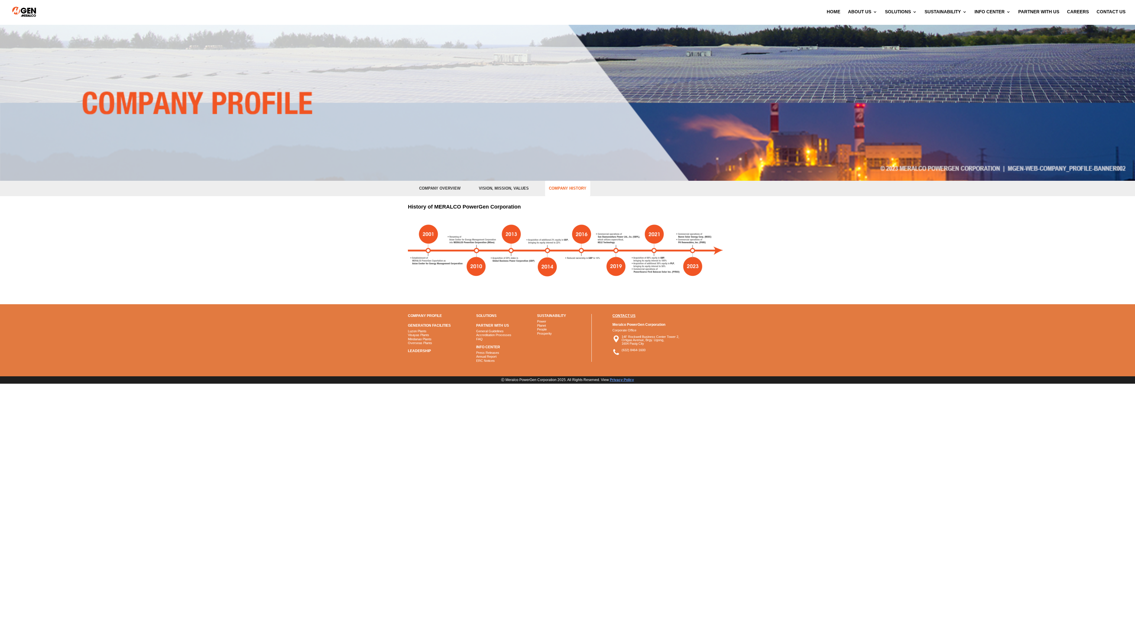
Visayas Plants (418, 335)
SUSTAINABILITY (943, 12)
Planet (541, 325)
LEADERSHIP (419, 351)
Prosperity (544, 333)
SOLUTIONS (898, 12)
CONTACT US (1111, 12)
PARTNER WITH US (1038, 12)
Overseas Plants (420, 343)
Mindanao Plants (420, 339)
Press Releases (487, 352)
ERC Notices (485, 360)
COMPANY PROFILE (425, 316)
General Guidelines (490, 331)
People (542, 329)
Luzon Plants (417, 331)
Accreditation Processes (493, 335)
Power (541, 321)
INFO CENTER (990, 12)
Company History (567, 188)
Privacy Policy (622, 380)
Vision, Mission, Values (504, 188)
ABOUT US (859, 12)
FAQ (479, 339)
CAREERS (1078, 12)
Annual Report (486, 356)
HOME (833, 12)
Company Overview (440, 188)
